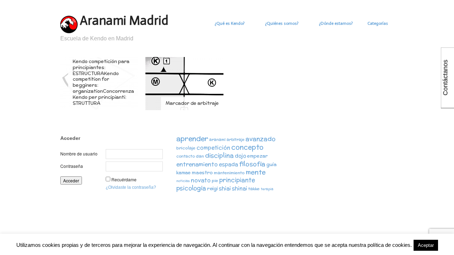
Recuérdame (124, 179)
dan (200, 156)
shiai (225, 188)
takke (254, 189)
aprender (192, 138)
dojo (240, 155)
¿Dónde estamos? (336, 23)
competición (213, 147)
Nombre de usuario (79, 154)
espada (228, 164)
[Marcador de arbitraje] (184, 83)
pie (215, 180)
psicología (191, 188)
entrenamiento (197, 164)
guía (271, 164)
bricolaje (185, 148)
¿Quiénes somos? (281, 23)
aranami (217, 139)
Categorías (377, 23)
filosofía (252, 163)
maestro (202, 172)
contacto (185, 156)
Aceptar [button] (426, 245)
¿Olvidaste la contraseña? (131, 187)
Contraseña (71, 166)
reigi (212, 188)
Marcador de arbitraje (192, 103)
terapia (267, 189)
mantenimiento (229, 173)
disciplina (219, 155)
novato (201, 180)
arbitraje (235, 139)
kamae (183, 172)
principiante (237, 180)
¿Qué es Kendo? (229, 23)
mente (256, 172)
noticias (183, 180)
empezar (257, 156)
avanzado (260, 138)
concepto (247, 147)
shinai (239, 188)
